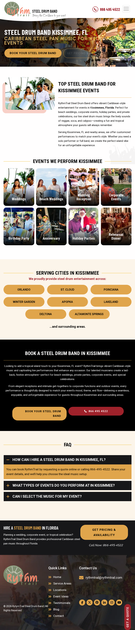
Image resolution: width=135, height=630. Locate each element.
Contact (58, 616)
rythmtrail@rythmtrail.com (104, 577)
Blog (56, 609)
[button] (67, 467)
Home (57, 577)
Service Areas (62, 583)
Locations (59, 590)
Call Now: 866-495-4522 (106, 545)
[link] (21, 575)
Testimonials (61, 603)
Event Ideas (61, 596)
